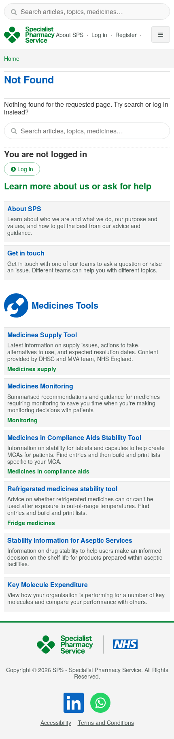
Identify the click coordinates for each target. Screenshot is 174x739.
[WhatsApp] (100, 703)
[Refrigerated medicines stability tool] (87, 505)
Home (11, 58)
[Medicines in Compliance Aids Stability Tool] (87, 454)
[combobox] (87, 11)
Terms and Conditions (106, 722)
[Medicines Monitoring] (87, 402)
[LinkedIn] (74, 703)
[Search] (13, 11)
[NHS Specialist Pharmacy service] (29, 35)
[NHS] (70, 644)
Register (126, 35)
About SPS (69, 35)
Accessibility (55, 722)
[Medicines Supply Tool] (87, 351)
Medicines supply (31, 369)
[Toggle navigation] (160, 34)
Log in (100, 35)
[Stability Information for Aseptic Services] (87, 553)
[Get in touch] (87, 263)
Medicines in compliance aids (48, 471)
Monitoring (22, 420)
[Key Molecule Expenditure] (87, 594)
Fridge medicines (31, 523)
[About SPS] (87, 222)
